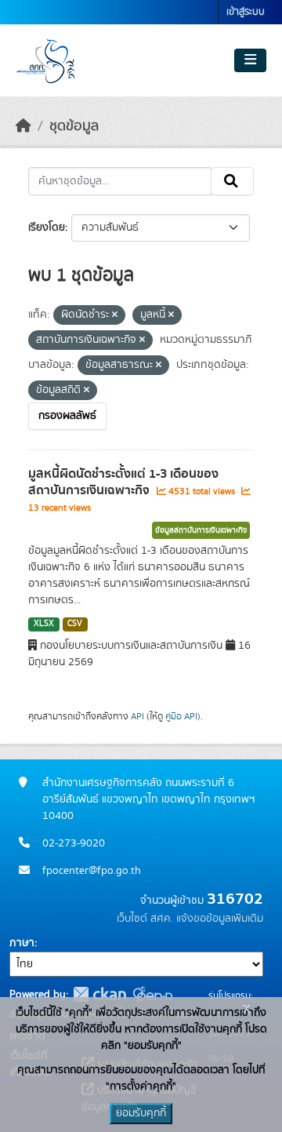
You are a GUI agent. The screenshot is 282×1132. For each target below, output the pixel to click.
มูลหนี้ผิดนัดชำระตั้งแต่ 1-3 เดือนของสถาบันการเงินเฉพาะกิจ (123, 482)
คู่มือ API (181, 716)
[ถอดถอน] (115, 315)
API (137, 716)
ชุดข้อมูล (74, 126)
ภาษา (21, 943)
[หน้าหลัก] (23, 126)
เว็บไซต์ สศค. (145, 918)
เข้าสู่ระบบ (245, 12)
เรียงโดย (46, 227)
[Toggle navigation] (250, 60)
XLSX (44, 623)
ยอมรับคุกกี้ (141, 1113)
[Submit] (232, 181)
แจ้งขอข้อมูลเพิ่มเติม (219, 918)
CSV (74, 623)
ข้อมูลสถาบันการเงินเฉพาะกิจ (201, 530)
